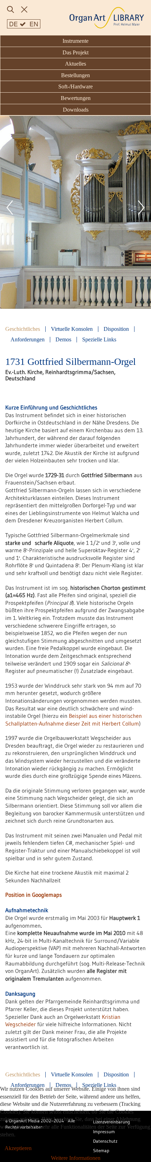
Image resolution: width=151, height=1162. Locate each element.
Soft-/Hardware (75, 86)
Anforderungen (28, 339)
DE (14, 23)
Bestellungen (75, 75)
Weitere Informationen (75, 1158)
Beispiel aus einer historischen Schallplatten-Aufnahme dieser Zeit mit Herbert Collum (73, 719)
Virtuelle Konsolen (72, 329)
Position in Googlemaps (33, 894)
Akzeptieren (18, 1148)
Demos (63, 339)
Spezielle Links (99, 339)
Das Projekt (75, 52)
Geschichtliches (22, 329)
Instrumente (75, 41)
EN (33, 23)
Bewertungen (76, 98)
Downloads (75, 110)
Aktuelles (75, 64)
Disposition (116, 329)
